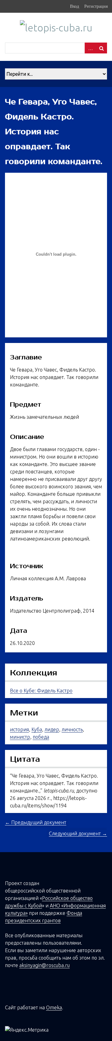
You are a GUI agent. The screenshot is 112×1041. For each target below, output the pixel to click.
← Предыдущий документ (35, 822)
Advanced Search (90, 48)
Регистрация (96, 6)
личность (72, 729)
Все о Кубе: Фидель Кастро (41, 690)
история (19, 729)
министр (20, 737)
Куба (36, 729)
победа (41, 737)
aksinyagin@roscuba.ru (44, 965)
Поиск (101, 48)
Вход (74, 6)
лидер (51, 729)
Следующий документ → (78, 833)
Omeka (54, 1007)
